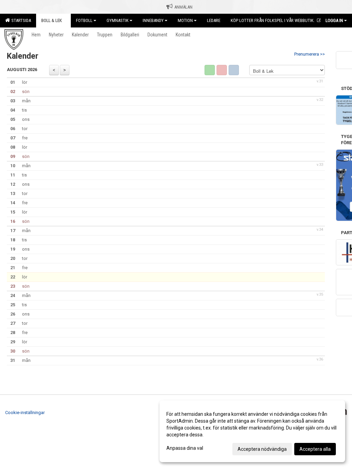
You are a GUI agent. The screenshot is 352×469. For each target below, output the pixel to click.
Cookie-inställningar (25, 412)
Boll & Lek (51, 20)
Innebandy (153, 20)
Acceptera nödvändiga (262, 449)
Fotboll (84, 20)
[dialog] (252, 431)
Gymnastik (118, 20)
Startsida (20, 20)
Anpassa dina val (184, 448)
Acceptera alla (315, 449)
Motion (185, 20)
